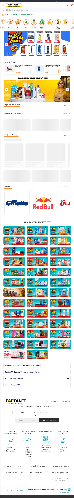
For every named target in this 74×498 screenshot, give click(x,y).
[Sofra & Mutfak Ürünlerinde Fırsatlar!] (37, 334)
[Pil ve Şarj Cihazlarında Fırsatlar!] (37, 303)
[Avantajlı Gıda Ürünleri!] (14, 272)
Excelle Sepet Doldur (44, 1)
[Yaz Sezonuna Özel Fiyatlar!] (37, 261)
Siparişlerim (54, 401)
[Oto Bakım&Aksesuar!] (37, 272)
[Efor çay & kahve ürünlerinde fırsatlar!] (14, 292)
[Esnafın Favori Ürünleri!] (14, 230)
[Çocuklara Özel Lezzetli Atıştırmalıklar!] (37, 313)
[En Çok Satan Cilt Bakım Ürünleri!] (37, 282)
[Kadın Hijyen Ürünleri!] (14, 313)
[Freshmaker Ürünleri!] (14, 323)
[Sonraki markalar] (67, 202)
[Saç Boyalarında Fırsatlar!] (14, 334)
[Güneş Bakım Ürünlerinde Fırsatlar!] (60, 230)
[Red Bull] (44, 203)
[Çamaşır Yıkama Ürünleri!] (37, 251)
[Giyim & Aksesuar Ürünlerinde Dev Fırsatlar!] (14, 344)
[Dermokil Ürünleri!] (60, 344)
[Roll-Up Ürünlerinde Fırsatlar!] (60, 323)
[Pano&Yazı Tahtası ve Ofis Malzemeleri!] (37, 344)
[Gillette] (17, 203)
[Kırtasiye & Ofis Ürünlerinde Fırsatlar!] (37, 241)
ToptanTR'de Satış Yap (67, 1)
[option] (37, 43)
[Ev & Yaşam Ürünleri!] (14, 261)
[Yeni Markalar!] (37, 354)
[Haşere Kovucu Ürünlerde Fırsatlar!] (37, 230)
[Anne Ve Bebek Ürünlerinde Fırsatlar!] (60, 241)
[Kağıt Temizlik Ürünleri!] (60, 272)
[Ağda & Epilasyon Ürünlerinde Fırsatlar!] (37, 292)
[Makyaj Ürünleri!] (60, 313)
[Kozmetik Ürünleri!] (14, 251)
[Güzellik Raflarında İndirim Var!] (60, 334)
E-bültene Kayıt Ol (48, 420)
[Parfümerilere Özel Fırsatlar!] (37, 89)
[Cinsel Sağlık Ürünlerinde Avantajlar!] (60, 303)
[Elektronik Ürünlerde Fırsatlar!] (37, 323)
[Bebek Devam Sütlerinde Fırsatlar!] (60, 261)
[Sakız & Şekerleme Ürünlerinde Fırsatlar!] (60, 251)
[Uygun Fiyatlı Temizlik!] (60, 292)
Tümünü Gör (66, 105)
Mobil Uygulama (56, 1)
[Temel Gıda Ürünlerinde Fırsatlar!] (14, 282)
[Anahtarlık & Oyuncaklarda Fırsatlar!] (14, 303)
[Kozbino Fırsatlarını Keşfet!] (14, 354)
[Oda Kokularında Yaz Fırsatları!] (60, 282)
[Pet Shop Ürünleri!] (14, 241)
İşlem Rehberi (66, 401)
